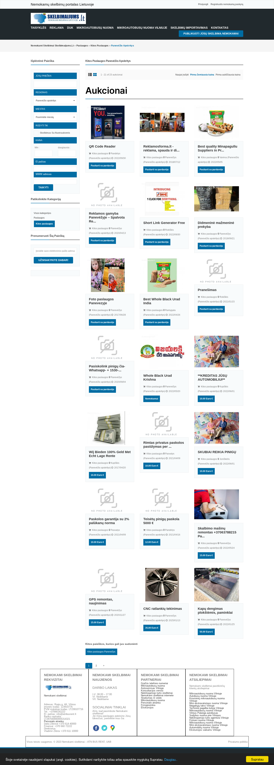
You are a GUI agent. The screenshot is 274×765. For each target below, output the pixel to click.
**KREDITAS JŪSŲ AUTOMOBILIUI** (212, 377)
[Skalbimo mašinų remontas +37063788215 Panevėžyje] (218, 504)
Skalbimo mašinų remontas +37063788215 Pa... (217, 532)
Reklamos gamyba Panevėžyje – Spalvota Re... (107, 217)
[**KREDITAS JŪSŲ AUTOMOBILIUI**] (218, 351)
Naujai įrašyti (182, 74)
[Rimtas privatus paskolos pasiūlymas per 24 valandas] (164, 423)
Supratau (257, 759)
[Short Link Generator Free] (164, 198)
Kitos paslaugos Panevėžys (101, 651)
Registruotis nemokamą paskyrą (227, 4)
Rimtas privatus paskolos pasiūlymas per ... (163, 444)
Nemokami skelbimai (55, 695)
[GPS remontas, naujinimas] (109, 580)
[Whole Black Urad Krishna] (164, 351)
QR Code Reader (102, 146)
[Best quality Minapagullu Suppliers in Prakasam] (218, 122)
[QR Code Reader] (109, 122)
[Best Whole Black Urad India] (164, 275)
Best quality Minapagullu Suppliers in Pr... (217, 148)
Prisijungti (203, 4)
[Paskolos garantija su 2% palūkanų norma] (109, 500)
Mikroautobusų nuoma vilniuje (142, 27)
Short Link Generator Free (164, 223)
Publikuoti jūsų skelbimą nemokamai (211, 33)
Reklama (57, 27)
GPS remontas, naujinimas (101, 601)
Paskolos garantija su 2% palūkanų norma (109, 521)
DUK (70, 27)
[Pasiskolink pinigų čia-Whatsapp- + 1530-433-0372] (109, 347)
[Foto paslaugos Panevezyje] (109, 275)
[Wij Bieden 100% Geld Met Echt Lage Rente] (109, 428)
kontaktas (219, 27)
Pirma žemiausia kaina (202, 74)
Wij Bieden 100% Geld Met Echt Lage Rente (110, 454)
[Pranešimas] (218, 270)
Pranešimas (207, 290)
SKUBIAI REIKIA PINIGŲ (217, 452)
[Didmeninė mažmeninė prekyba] (218, 198)
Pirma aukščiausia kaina (228, 74)
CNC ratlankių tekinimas (162, 609)
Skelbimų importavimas (189, 27)
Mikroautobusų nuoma (95, 27)
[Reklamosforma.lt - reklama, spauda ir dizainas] (164, 122)
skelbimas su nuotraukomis (55, 133)
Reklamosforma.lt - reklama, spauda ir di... (161, 148)
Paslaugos (39, 217)
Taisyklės (38, 27)
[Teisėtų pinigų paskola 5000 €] (164, 500)
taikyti (43, 187)
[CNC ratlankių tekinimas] (164, 584)
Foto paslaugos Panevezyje (101, 301)
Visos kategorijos (42, 213)
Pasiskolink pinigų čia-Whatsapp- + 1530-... (107, 368)
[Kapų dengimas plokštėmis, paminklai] (218, 584)
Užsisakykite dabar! (53, 260)
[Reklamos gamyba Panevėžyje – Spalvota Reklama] (109, 194)
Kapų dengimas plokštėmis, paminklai (215, 610)
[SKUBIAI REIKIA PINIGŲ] (218, 428)
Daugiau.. (170, 759)
